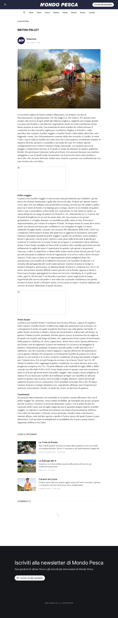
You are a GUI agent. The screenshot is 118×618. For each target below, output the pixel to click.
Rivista (82, 12)
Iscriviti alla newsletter (103, 5)
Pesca (47, 12)
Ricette (73, 12)
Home (31, 12)
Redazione (31, 39)
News (39, 12)
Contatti (92, 12)
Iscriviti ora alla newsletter (31, 578)
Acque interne (23, 21)
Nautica (56, 12)
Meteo (65, 12)
